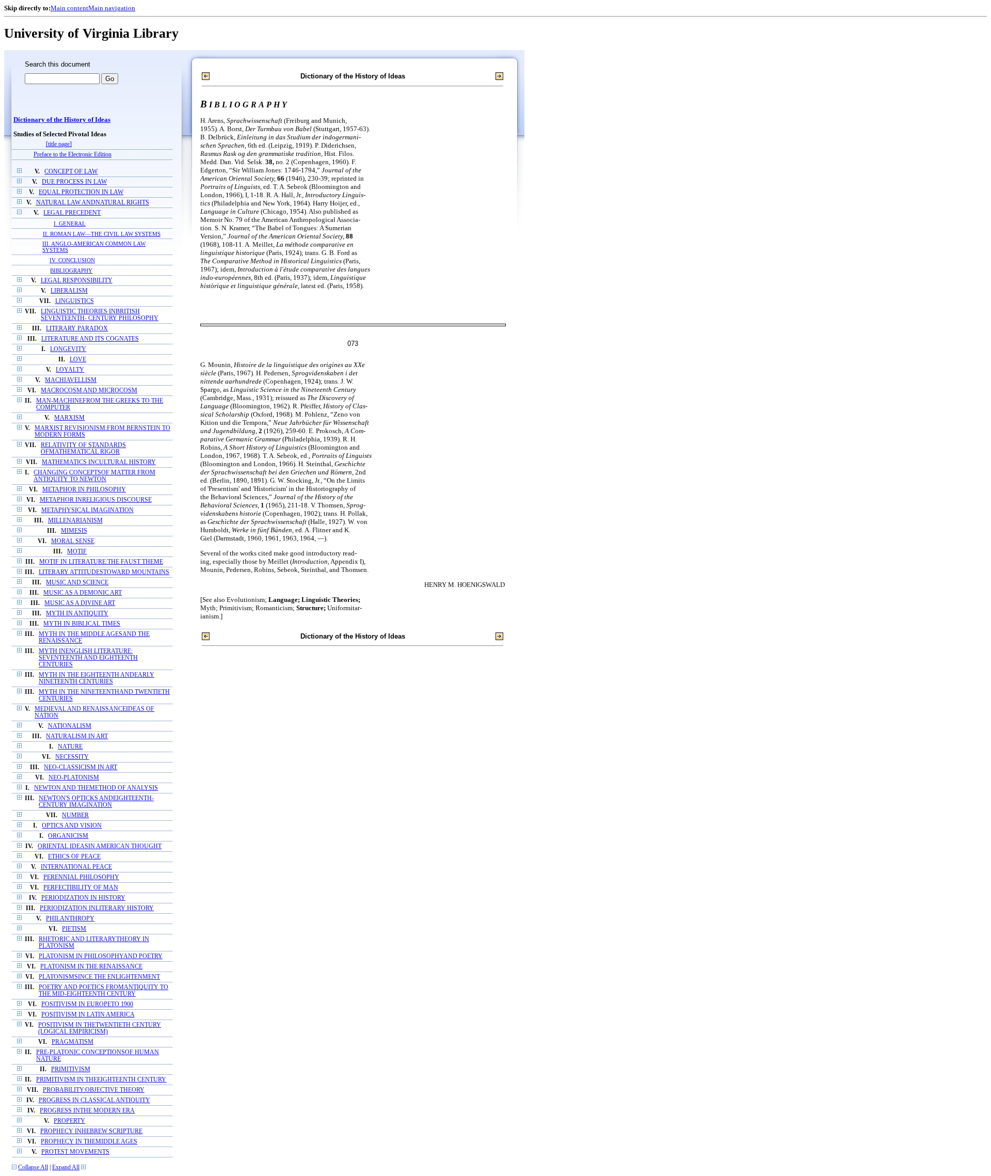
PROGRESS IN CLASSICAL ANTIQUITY (94, 1100)
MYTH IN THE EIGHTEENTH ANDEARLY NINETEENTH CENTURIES (96, 678)
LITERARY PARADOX (77, 328)
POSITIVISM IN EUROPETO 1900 (87, 1004)
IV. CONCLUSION (72, 260)
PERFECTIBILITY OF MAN (80, 887)
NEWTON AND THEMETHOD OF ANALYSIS (96, 788)
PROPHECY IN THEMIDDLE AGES (89, 1141)
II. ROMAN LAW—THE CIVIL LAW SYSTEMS (102, 234)
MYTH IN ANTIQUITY (77, 613)
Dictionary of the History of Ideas (61, 119)
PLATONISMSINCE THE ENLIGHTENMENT (99, 977)
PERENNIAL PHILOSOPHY (81, 877)
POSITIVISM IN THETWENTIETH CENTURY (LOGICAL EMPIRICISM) (99, 1028)
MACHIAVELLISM (71, 380)
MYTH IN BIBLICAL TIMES (81, 624)
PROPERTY (69, 1121)
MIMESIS (74, 531)
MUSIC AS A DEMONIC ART (82, 593)
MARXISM (69, 418)
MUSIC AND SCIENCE (77, 582)
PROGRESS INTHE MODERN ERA (87, 1110)
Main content (69, 8)
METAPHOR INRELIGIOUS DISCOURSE (96, 500)
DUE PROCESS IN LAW (74, 182)
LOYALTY (70, 370)
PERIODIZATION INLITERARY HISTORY (97, 908)
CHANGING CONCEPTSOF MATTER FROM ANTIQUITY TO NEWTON (94, 476)
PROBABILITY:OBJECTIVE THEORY (94, 1090)
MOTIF (77, 551)
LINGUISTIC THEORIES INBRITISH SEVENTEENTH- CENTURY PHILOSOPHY (99, 315)
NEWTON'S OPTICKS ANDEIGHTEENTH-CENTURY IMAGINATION (96, 801)
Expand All (65, 1167)
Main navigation (111, 8)
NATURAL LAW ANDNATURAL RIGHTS (92, 202)
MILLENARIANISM (75, 520)
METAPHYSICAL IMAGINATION (87, 510)
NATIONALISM (69, 726)
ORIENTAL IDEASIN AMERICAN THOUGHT (100, 846)
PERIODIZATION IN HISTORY (83, 898)
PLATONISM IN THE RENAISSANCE (91, 966)
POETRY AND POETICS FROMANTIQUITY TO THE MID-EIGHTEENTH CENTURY (103, 990)
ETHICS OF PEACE (74, 856)
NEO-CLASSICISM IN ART (80, 767)
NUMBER (75, 815)
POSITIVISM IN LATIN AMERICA (88, 1014)
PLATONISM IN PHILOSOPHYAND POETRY (101, 956)
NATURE (70, 746)
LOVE (78, 359)
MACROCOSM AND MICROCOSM (89, 390)
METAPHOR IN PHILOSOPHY (84, 489)
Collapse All (33, 1167)
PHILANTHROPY (70, 918)
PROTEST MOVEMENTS (75, 1152)
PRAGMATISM (72, 1042)
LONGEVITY (68, 349)
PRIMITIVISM (70, 1069)
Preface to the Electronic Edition (72, 154)
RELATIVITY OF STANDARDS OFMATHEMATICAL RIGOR (83, 448)
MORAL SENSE (72, 541)
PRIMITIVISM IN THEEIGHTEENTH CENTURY (101, 1079)
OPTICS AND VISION (72, 825)
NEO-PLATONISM (74, 777)
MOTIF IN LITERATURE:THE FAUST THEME (101, 562)
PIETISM (74, 929)
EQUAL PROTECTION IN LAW (81, 192)
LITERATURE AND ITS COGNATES (90, 339)
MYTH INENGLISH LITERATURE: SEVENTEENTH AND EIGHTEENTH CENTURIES (88, 658)
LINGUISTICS (74, 301)
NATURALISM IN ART (77, 736)
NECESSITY (72, 757)
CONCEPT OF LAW (71, 171)
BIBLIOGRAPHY (71, 270)
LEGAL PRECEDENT (72, 213)
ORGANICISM (68, 836)
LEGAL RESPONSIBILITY (77, 280)
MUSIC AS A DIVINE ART (79, 603)
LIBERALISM (69, 291)
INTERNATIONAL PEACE (76, 867)
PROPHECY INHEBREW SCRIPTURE (91, 1131)
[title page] (59, 144)
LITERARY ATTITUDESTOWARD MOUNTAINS (104, 572)
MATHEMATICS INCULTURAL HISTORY (99, 462)
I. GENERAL (70, 223)
